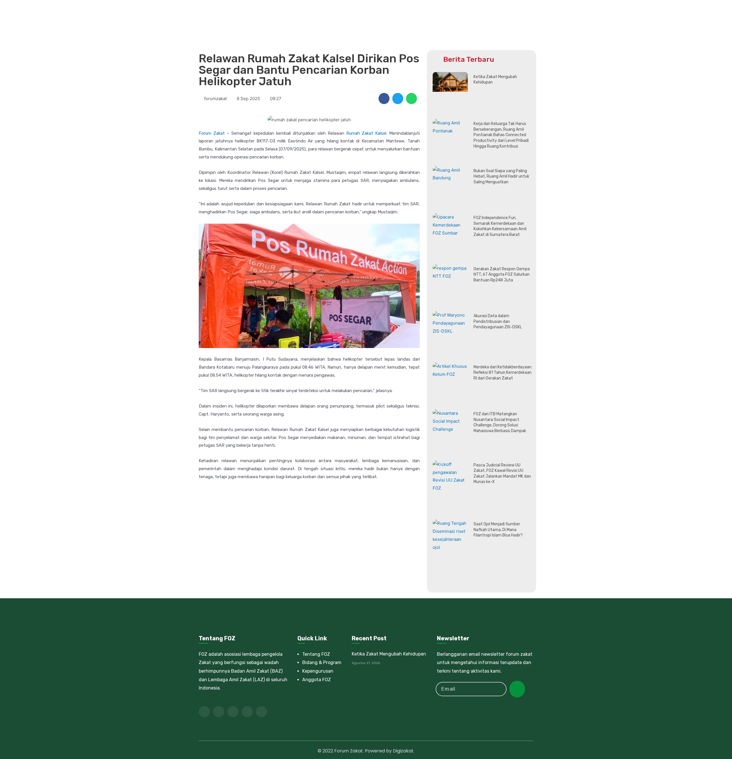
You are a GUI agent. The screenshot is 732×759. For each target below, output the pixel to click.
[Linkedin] (247, 711)
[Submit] (517, 689)
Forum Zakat (212, 133)
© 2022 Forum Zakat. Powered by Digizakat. (366, 751)
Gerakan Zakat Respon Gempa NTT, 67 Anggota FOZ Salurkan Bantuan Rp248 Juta (502, 275)
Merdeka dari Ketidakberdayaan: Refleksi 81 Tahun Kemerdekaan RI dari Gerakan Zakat (503, 373)
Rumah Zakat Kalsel (366, 133)
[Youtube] (232, 711)
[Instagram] (261, 711)
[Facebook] (204, 711)
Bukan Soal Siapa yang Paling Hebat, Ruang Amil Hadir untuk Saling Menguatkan (501, 176)
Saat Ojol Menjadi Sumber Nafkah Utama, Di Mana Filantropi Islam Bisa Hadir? (498, 530)
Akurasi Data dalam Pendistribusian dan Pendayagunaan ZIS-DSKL (498, 321)
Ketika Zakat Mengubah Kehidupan (389, 654)
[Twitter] (218, 711)
